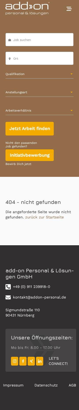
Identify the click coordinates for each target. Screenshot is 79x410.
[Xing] (31, 361)
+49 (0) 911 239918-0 (31, 286)
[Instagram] (14, 361)
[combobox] (39, 60)
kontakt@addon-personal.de (39, 297)
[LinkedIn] (39, 361)
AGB (72, 385)
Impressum (13, 385)
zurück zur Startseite (44, 217)
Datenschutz (46, 385)
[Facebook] (23, 361)
